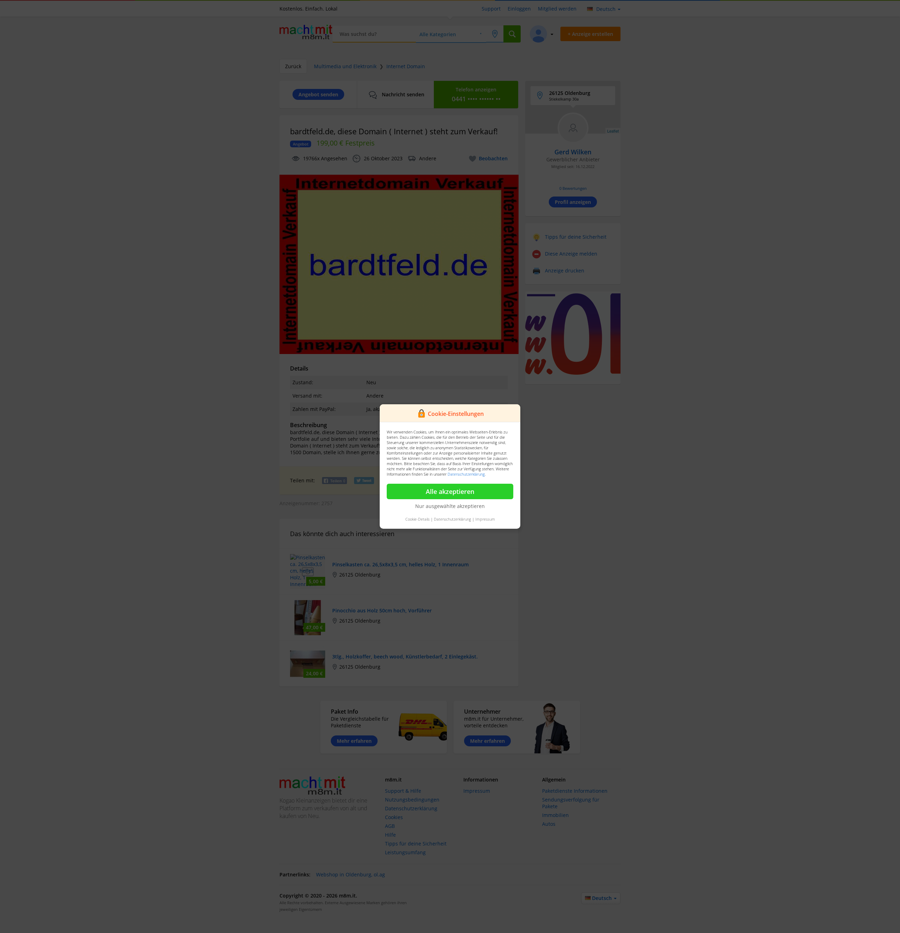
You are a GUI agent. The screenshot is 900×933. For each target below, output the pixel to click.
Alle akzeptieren (450, 491)
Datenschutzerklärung (466, 474)
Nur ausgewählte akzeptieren (450, 506)
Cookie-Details (417, 519)
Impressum (485, 519)
